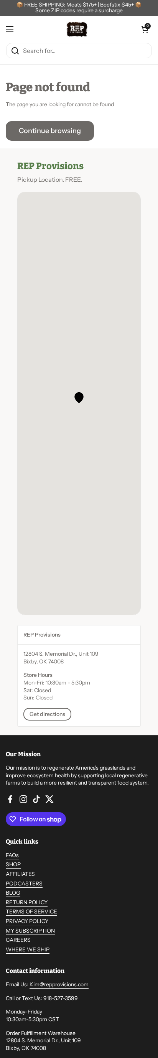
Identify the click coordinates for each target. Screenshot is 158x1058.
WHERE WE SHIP (27, 949)
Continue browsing (50, 131)
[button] (79, 397)
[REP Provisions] (77, 29)
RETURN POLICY (27, 902)
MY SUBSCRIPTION (30, 930)
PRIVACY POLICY (27, 921)
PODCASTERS (24, 883)
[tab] (79, 635)
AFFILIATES (20, 873)
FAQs (12, 855)
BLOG (13, 892)
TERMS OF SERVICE (31, 911)
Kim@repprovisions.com (59, 984)
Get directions (47, 714)
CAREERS (18, 939)
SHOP (13, 864)
